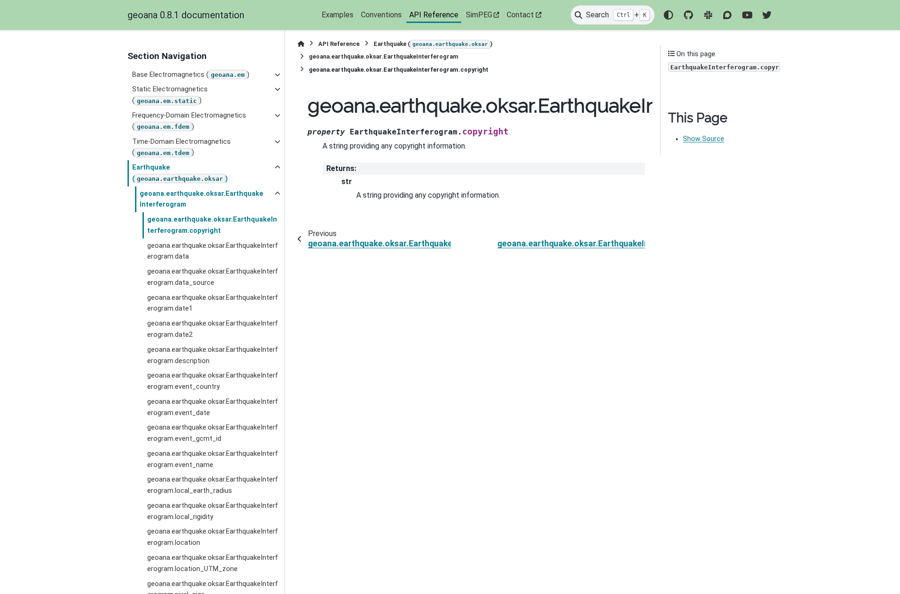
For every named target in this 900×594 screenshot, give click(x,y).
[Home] (301, 44)
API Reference (433, 14)
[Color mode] (668, 15)
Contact (520, 14)
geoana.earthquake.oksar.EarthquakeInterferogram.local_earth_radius (212, 485)
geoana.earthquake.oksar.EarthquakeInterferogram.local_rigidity (212, 511)
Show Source (703, 139)
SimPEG (479, 14)
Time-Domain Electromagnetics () (181, 147)
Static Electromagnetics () (170, 94)
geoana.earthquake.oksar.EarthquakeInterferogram (201, 199)
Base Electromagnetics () (190, 75)
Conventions (381, 14)
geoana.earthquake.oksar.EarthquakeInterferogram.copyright (212, 225)
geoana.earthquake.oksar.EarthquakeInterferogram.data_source (212, 277)
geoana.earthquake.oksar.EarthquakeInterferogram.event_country (212, 381)
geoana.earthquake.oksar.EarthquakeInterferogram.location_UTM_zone (212, 563)
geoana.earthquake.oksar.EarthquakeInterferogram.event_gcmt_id (212, 433)
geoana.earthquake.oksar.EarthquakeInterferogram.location (212, 537)
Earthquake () (180, 173)
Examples (337, 14)
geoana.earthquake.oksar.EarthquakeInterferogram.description (212, 355)
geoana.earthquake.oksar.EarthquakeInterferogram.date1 (212, 303)
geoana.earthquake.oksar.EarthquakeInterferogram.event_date (212, 407)
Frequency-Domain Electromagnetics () (189, 121)
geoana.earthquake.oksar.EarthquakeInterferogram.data (212, 251)
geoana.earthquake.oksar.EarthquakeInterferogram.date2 (212, 329)
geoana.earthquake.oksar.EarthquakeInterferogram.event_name (212, 459)
